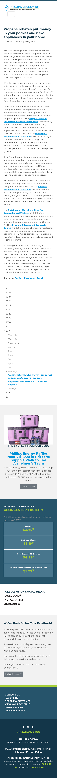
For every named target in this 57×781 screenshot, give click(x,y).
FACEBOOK (11, 595)
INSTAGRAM (12, 599)
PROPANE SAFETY (15, 710)
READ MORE (28, 486)
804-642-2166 (28, 732)
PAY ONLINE (11, 698)
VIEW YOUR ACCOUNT (17, 704)
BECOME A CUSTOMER (17, 701)
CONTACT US (12, 695)
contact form (36, 767)
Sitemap (20, 752)
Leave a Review (13, 674)
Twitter (18, 278)
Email (40, 278)
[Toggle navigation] (11, 14)
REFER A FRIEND (14, 707)
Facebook (29, 278)
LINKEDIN (11, 603)
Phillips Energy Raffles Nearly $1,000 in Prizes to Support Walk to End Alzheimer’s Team (28, 458)
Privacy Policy (34, 752)
